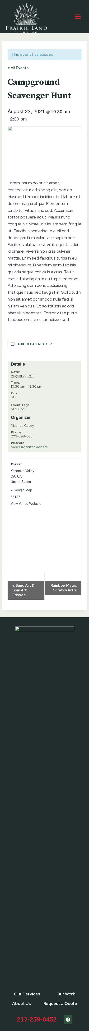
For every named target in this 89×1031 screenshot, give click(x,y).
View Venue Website (26, 503)
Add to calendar (32, 344)
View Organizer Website (29, 447)
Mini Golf (17, 409)
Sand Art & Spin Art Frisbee (23, 590)
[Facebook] (68, 1019)
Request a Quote (60, 1003)
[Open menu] (77, 16)
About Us (21, 1003)
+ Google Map (21, 490)
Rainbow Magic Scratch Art (64, 588)
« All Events (18, 67)
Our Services (27, 994)
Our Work (65, 994)
